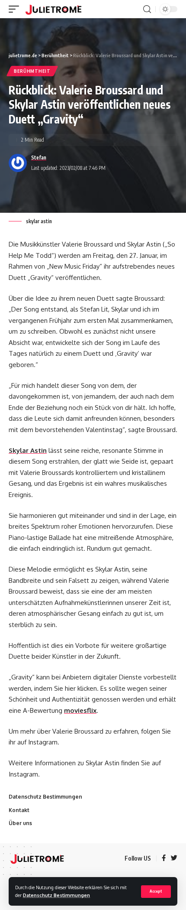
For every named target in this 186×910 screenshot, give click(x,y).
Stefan (38, 157)
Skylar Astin (28, 450)
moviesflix (80, 710)
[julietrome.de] (53, 9)
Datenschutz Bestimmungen (56, 895)
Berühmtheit (32, 71)
